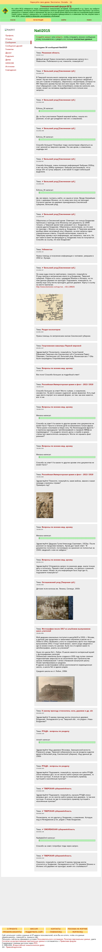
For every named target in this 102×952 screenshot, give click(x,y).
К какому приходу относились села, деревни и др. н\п (67, 711)
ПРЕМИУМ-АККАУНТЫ (12, 932)
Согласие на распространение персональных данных (23, 941)
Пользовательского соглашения (50, 939)
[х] (71, 2)
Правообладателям (14, 947)
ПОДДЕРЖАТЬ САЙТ (34, 932)
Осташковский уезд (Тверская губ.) (58, 582)
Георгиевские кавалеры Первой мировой (61, 346)
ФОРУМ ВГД (78, 932)
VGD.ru (12, 20)
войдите (59, 37)
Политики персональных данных (77, 939)
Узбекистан (47, 249)
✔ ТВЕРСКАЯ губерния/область (57, 788)
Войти (63, 20)
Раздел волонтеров (51, 330)
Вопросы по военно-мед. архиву (57, 368)
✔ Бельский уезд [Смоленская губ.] (58, 71)
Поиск (89, 20)
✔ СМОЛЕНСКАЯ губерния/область (58, 829)
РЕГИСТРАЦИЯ (38, 20)
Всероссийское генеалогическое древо (28, 945)
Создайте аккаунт (43, 37)
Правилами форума (68, 941)
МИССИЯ (34, 929)
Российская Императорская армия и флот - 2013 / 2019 (67, 384)
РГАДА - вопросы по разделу (55, 731)
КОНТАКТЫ (56, 929)
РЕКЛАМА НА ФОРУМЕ (77, 929)
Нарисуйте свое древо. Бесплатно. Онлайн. (49, 2)
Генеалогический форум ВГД (56, 6)
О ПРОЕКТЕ (12, 929)
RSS (35, 943)
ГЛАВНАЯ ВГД (56, 932)
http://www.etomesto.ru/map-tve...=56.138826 (55, 287)
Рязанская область (51, 53)
